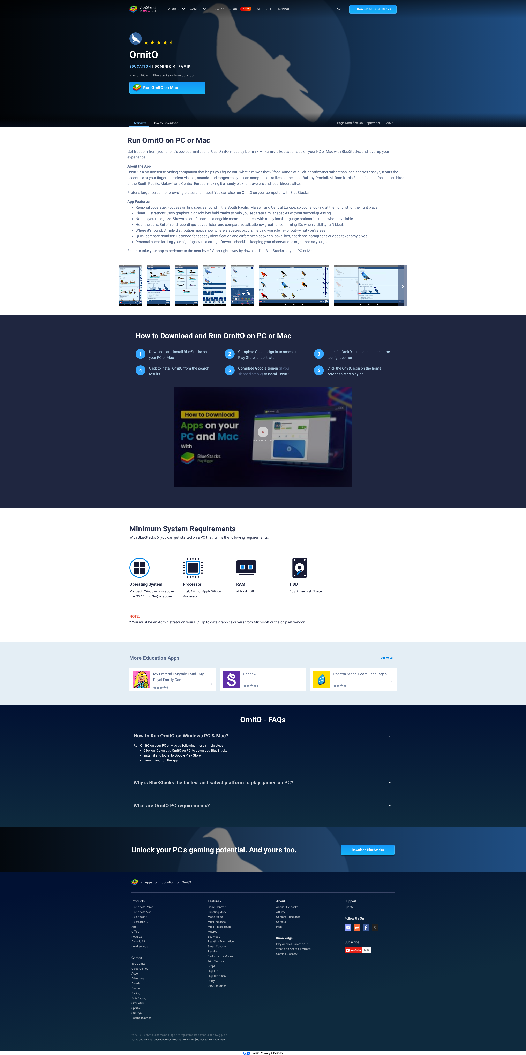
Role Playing (139, 998)
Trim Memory (216, 961)
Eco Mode (214, 936)
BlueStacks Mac (141, 912)
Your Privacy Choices (267, 1053)
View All (389, 658)
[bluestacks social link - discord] (348, 927)
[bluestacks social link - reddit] (357, 927)
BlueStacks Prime (142, 907)
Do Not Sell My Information (211, 1039)
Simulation (138, 1003)
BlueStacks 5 (140, 916)
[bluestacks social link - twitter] (375, 927)
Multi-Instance (216, 921)
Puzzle (136, 988)
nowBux (137, 936)
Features (172, 8)
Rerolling (213, 951)
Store (239, 8)
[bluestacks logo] (142, 9)
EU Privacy (189, 1039)
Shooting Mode (217, 912)
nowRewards (140, 946)
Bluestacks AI (140, 921)
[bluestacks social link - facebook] (366, 927)
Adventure (138, 978)
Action (136, 973)
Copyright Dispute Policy (167, 1039)
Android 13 (138, 941)
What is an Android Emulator (293, 949)
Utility (211, 981)
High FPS (213, 971)
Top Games (138, 963)
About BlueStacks (287, 907)
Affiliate (264, 8)
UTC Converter (217, 985)
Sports (136, 1008)
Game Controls (217, 907)
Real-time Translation (221, 941)
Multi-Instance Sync (220, 926)
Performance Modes (220, 956)
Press (279, 926)
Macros (212, 931)
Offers (135, 931)
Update (349, 907)
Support (285, 8)
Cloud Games (140, 968)
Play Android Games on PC (292, 944)
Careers (281, 921)
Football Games (141, 1017)
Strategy (137, 1013)
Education (140, 66)
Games (195, 8)
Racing (136, 993)
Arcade (136, 983)
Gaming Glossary (287, 953)
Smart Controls (217, 946)
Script (211, 966)
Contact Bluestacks (288, 916)
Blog (215, 8)
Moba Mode (215, 916)
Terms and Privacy (142, 1039)
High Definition (217, 976)
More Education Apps (154, 658)
